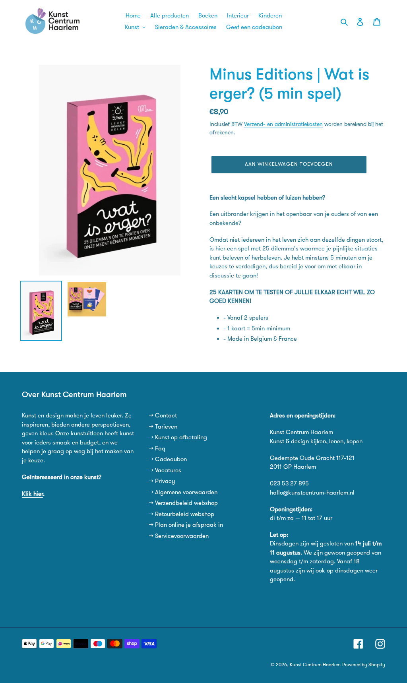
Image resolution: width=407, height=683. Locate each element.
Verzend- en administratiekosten (283, 124)
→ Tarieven (163, 426)
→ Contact (163, 415)
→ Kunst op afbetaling (178, 437)
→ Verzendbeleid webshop (183, 502)
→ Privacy (162, 481)
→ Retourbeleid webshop (181, 514)
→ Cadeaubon (168, 459)
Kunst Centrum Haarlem (315, 664)
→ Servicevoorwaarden (179, 535)
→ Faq (157, 448)
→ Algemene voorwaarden (183, 492)
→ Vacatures (165, 470)
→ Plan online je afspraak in (186, 524)
